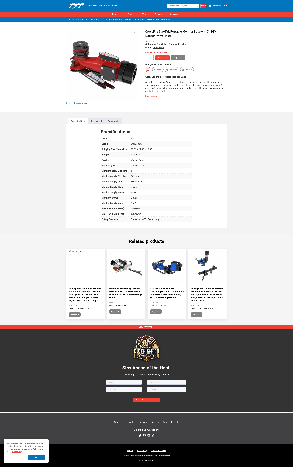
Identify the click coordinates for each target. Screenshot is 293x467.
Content (131, 14)
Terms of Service (163, 455)
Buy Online (162, 44)
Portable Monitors (94, 19)
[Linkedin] (148, 435)
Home (71, 19)
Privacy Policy (17, 452)
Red (132, 138)
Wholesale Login (171, 422)
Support (158, 14)
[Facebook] (144, 435)
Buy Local (75, 314)
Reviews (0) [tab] (97, 121)
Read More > (151, 96)
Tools (144, 14)
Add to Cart (162, 58)
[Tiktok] (140, 435)
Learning (131, 422)
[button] (135, 32)
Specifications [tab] (78, 121)
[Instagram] (153, 435)
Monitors (80, 19)
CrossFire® (158, 47)
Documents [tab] (113, 121)
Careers (155, 422)
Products (116, 14)
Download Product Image (76, 103)
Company (174, 14)
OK (36, 457)
